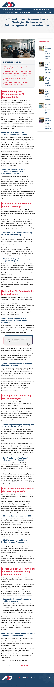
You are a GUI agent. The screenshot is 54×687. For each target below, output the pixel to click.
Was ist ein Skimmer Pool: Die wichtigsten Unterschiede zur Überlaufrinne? (48, 109)
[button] (22, 665)
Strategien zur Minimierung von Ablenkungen (18, 76)
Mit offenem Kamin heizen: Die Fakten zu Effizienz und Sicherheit (48, 94)
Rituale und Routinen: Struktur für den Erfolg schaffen (17, 79)
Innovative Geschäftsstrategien (13, 9)
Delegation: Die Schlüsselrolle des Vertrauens (18, 73)
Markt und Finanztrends (44, 12)
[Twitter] (49, 677)
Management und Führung (41, 9)
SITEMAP (42, 685)
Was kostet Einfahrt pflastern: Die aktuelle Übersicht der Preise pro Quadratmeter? (48, 67)
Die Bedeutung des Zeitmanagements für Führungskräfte (16, 67)
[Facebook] (46, 677)
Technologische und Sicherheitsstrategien (16, 12)
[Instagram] (52, 677)
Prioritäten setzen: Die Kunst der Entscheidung (18, 71)
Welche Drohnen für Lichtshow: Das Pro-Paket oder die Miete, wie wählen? (48, 123)
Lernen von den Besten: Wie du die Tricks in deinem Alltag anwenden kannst (17, 83)
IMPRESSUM (36, 685)
